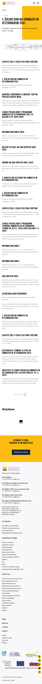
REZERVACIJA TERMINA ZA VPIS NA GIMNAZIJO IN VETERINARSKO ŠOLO (16, 351)
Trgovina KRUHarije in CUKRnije (11, 595)
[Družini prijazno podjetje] (4, 656)
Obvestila (5, 623)
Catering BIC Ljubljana (8, 603)
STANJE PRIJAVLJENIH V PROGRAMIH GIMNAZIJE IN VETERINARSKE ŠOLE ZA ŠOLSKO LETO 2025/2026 (17, 114)
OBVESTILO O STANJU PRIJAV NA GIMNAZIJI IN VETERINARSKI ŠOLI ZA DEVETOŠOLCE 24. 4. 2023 (21, 372)
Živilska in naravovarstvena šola (24, 47)
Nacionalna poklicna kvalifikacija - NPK (12, 569)
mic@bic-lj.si (16, 503)
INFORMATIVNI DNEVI (10, 245)
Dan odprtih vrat (10, 276)
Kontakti (5, 631)
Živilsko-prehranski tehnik (9, 554)
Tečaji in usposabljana (8, 598)
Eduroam (4, 643)
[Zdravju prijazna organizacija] (32, 657)
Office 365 (5, 640)
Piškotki (13, 680)
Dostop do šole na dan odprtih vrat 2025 (19, 148)
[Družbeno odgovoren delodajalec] (16, 656)
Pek (3, 562)
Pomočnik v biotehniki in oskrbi (10, 567)
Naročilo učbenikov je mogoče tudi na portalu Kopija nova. (20, 95)
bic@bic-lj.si (16, 479)
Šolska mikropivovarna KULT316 (11, 586)
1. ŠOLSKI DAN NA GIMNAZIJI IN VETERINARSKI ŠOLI (20, 21)
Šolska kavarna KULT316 (9, 583)
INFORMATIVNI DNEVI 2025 (13, 131)
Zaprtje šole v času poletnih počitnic (20, 61)
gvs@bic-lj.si (16, 485)
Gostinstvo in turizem (8, 545)
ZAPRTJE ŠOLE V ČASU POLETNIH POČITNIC (20, 208)
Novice (4, 619)
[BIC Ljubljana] (10, 471)
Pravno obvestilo (6, 680)
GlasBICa (4, 608)
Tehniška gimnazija (7, 547)
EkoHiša (4, 610)
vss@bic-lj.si (16, 497)
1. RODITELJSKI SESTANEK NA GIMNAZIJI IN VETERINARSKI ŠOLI (19, 179)
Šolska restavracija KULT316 (10, 581)
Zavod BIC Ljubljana (11, 46)
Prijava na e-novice (21, 452)
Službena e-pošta (7, 638)
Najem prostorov (6, 605)
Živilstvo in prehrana (7, 542)
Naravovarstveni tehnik (8, 552)
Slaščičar (4, 559)
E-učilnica (5, 627)
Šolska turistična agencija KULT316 (12, 588)
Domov (4, 10)
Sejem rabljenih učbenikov (14, 293)
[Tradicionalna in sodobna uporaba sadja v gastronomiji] (21, 669)
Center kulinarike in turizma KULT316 (12, 578)
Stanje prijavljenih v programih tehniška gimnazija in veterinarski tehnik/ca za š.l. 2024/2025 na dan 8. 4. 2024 (20, 227)
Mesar (3, 564)
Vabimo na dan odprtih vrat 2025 (17, 162)
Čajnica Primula (6, 600)
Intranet (4, 635)
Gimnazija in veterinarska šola (17, 47)
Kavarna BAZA (6, 593)
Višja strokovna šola (31, 47)
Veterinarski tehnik (7, 550)
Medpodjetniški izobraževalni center (38, 47)
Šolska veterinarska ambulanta (10, 591)
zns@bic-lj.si (16, 491)
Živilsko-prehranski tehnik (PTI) (10, 557)
